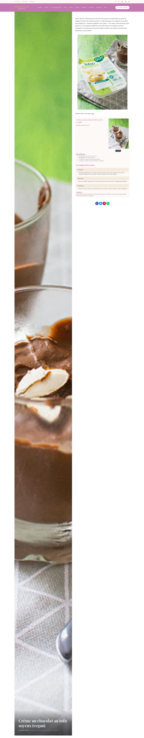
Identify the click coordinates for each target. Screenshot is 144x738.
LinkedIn (128, 1)
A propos (24, 1)
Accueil (16, 1)
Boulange (99, 7)
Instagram (118, 1)
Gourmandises (42, 730)
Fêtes (105, 7)
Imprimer (118, 150)
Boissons (91, 7)
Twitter (125, 1)
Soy (93, 113)
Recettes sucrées (52, 730)
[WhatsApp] (108, 203)
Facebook (115, 1)
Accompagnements (56, 7)
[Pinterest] (104, 203)
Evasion (77, 7)
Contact (32, 1)
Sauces (71, 7)
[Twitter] (100, 203)
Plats (65, 7)
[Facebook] (97, 203)
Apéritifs (40, 7)
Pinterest (122, 1)
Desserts (84, 7)
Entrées (47, 7)
